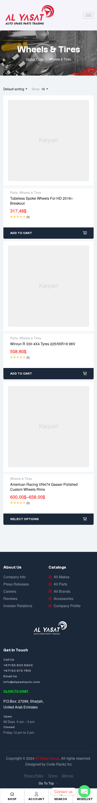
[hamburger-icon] (88, 15)
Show (35, 89)
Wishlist (85, 799)
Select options (24, 519)
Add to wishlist (39, 140)
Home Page (34, 59)
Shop (12, 799)
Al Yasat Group (47, 758)
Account (36, 799)
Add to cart (21, 233)
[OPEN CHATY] (84, 791)
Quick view (48, 140)
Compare (57, 140)
